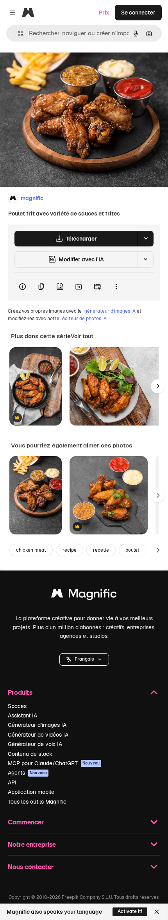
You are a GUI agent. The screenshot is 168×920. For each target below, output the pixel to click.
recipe (70, 550)
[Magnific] (84, 595)
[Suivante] (158, 386)
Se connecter (138, 12)
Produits (20, 692)
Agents (27, 772)
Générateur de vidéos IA (38, 734)
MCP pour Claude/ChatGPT (54, 763)
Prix (104, 12)
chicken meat (31, 550)
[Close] (156, 911)
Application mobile (31, 791)
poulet (132, 550)
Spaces (17, 706)
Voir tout (82, 336)
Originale (51, 67)
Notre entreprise (32, 844)
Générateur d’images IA (37, 724)
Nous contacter (31, 866)
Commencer (26, 822)
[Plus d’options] (116, 287)
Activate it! (130, 911)
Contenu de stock (30, 753)
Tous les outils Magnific (37, 801)
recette (101, 550)
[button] (84, 659)
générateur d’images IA (110, 311)
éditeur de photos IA (84, 318)
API (12, 782)
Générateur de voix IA (35, 744)
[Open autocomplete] (17, 33)
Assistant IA (22, 715)
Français (84, 659)
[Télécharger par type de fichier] (146, 238)
